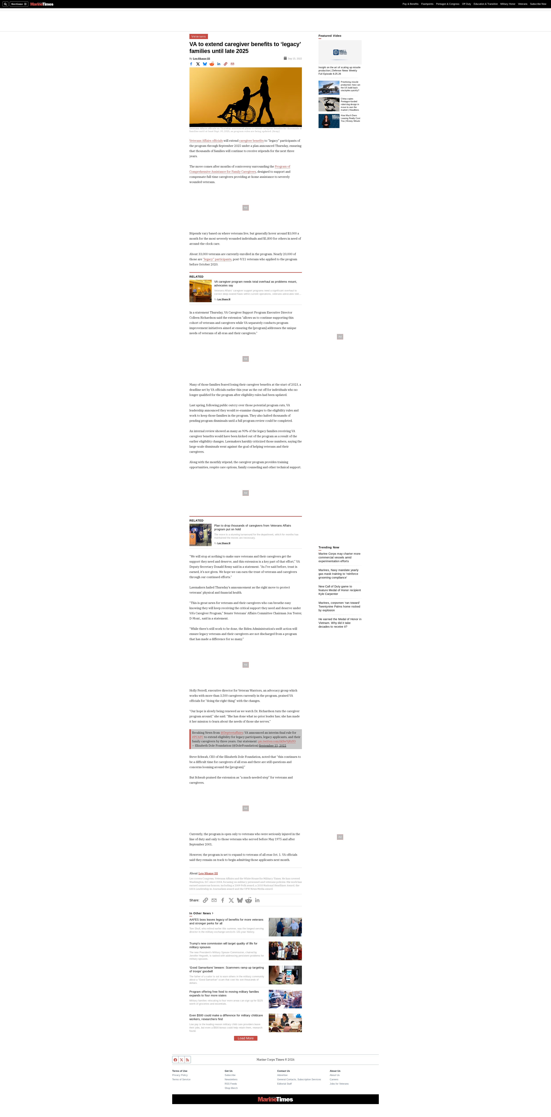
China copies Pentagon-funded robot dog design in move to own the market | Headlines (350, 104)
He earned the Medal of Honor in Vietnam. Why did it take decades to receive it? (340, 623)
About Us (335, 1075)
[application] (340, 52)
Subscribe (230, 1075)
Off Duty (466, 4)
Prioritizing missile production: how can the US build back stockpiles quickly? (350, 86)
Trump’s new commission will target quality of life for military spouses (223, 945)
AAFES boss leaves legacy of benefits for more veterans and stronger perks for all (226, 921)
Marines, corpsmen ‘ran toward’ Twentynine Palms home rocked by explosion (339, 606)
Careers (334, 1079)
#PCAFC (197, 737)
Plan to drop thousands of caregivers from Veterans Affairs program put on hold (252, 527)
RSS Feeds (231, 1083)
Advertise (282, 1075)
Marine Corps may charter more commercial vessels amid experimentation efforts (339, 557)
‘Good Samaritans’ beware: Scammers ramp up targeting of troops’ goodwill (226, 969)
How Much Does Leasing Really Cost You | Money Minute (350, 118)
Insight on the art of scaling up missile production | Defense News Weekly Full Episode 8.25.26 (340, 70)
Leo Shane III (201, 58)
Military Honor (507, 4)
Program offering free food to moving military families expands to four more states (224, 993)
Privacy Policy (180, 1075)
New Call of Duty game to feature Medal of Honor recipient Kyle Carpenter (340, 590)
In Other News (200, 913)
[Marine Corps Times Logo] (41, 4)
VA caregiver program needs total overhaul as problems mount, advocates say (255, 283)
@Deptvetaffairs (232, 733)
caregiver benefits (251, 141)
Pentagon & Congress (447, 4)
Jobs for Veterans (339, 1083)
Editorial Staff (284, 1083)
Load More (246, 1038)
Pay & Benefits (411, 4)
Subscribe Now (538, 4)
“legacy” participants (217, 259)
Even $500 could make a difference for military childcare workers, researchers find (226, 1017)
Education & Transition (486, 4)
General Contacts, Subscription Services (299, 1079)
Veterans (522, 4)
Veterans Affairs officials (206, 141)
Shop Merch (231, 1088)
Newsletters (231, 1079)
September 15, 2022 (272, 745)
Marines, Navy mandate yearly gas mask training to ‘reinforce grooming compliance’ (338, 573)
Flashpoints (427, 4)
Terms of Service (181, 1079)
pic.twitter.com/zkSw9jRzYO (277, 741)
